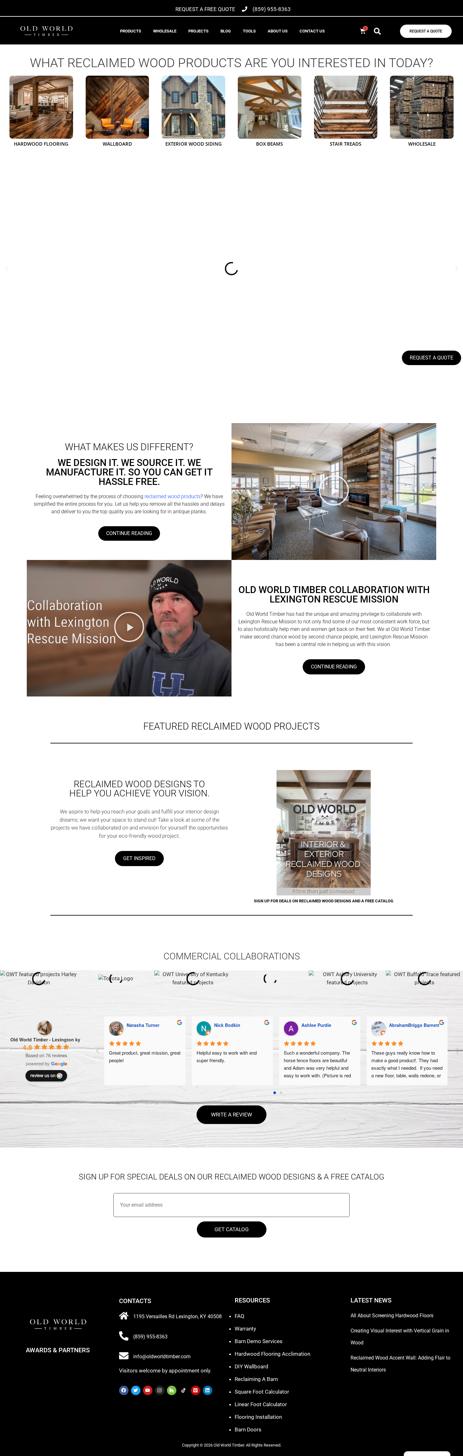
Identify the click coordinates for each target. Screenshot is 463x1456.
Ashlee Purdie (316, 1025)
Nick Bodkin (227, 1025)
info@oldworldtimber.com (162, 1357)
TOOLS (249, 31)
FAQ (239, 1316)
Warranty (245, 1328)
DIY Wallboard (251, 1366)
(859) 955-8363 (150, 1337)
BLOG (225, 31)
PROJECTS (198, 31)
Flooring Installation (258, 1417)
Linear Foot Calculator (261, 1404)
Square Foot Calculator (262, 1392)
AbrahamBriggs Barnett (414, 1025)
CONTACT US (312, 31)
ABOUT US (278, 31)
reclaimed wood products (172, 496)
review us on (42, 1075)
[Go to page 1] (281, 1093)
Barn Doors (248, 1429)
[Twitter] (135, 1390)
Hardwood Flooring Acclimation (272, 1354)
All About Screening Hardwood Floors (392, 1316)
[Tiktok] (183, 1390)
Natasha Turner (143, 1025)
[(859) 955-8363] (124, 1336)
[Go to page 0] (274, 1092)
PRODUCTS (130, 31)
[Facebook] (124, 1390)
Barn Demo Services (259, 1341)
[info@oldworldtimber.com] (124, 1355)
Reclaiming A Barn (256, 1379)
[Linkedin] (207, 1390)
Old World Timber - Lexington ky (45, 1039)
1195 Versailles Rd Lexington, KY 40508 (177, 1316)
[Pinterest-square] (195, 1390)
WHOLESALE (164, 31)
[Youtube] (147, 1390)
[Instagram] (159, 1390)
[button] (377, 31)
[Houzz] (171, 1390)
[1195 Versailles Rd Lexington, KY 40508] (124, 1315)
